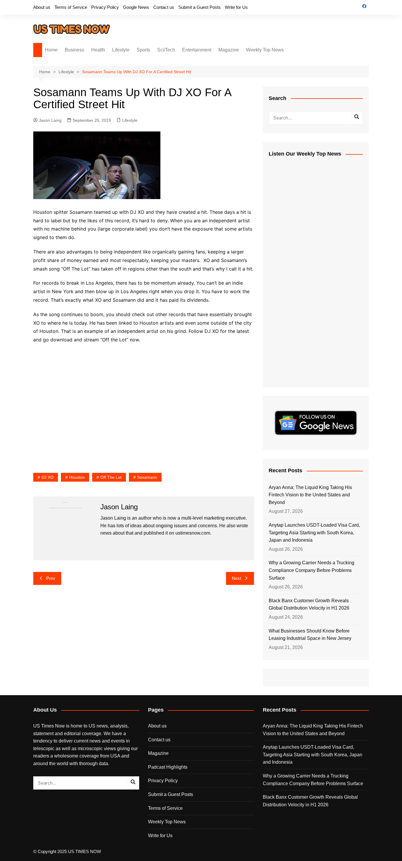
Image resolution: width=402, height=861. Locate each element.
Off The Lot (111, 477)
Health (98, 49)
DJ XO (47, 477)
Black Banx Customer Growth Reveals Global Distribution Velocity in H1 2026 (309, 604)
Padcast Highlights (167, 767)
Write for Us (236, 7)
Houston (77, 477)
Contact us (163, 7)
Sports (143, 49)
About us (41, 7)
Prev (50, 578)
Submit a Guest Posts (199, 7)
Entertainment (196, 49)
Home (51, 49)
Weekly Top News (265, 49)
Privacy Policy (105, 7)
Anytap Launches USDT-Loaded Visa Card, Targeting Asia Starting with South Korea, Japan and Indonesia (314, 533)
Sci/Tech (166, 49)
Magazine (228, 49)
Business (74, 49)
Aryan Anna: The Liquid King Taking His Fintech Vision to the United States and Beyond (310, 495)
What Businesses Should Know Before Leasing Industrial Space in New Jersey (310, 634)
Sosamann (147, 477)
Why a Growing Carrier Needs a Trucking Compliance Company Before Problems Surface (311, 570)
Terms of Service (70, 7)
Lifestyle (120, 49)
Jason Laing (50, 120)
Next (236, 578)
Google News (136, 7)
